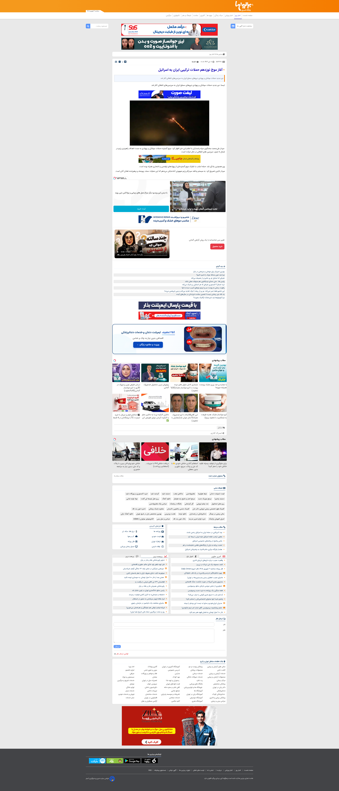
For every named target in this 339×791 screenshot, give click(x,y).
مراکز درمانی (221, 680)
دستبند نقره (166, 493)
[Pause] (172, 210)
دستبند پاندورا (219, 498)
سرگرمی (169, 15)
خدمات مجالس (174, 697)
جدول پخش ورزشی (127, 546)
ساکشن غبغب (178, 493)
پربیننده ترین (157, 556)
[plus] (125, 61)
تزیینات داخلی (152, 690)
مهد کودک (176, 677)
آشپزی (202, 15)
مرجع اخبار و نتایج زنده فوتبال (184, 498)
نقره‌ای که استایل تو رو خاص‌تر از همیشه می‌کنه (208, 278)
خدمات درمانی (198, 673)
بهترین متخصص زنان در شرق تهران (148, 514)
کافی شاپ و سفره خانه (172, 687)
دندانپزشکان (221, 690)
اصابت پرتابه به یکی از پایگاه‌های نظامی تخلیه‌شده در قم (202, 545)
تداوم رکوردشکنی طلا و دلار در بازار (152, 560)
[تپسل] (114, 178)
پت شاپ (200, 680)
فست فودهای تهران (173, 684)
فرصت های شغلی (198, 770)
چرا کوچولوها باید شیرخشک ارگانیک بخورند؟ (209, 297)
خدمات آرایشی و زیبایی (217, 673)
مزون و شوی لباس (150, 670)
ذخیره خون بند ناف (139, 508)
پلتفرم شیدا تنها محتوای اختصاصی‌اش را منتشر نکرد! (204, 599)
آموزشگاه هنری (197, 701)
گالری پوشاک (152, 666)
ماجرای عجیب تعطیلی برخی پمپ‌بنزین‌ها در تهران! (205, 577)
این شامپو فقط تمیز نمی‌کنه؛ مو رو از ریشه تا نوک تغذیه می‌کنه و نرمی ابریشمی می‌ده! (194, 291)
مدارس (177, 673)
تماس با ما (210, 770)
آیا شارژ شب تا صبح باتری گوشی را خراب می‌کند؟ (205, 595)
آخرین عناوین (216, 556)
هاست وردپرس (170, 514)
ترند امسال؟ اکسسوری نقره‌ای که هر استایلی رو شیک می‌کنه (203, 284)
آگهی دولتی (172, 770)
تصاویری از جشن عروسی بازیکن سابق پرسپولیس (205, 586)
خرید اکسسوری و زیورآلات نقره (137, 493)
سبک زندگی (218, 15)
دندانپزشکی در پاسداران (197, 514)
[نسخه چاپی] (116, 62)
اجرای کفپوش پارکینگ (216, 519)
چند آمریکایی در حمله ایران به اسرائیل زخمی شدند (204, 532)
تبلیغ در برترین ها (184, 770)
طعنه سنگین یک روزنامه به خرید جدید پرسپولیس (205, 590)
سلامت (196, 15)
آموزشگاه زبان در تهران (194, 694)
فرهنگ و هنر (186, 15)
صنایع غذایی (175, 690)
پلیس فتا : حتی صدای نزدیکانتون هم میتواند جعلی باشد (205, 281)
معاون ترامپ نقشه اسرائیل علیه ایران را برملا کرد (205, 536)
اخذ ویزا (131, 666)
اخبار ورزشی (229, 15)
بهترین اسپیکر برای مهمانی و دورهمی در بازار (209, 271)
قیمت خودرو (156, 536)
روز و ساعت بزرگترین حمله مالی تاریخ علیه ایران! (147, 612)
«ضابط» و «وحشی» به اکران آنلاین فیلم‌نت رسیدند (147, 594)
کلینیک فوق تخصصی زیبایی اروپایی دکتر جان (208, 508)
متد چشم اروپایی (202, 503)
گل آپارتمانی (189, 503)
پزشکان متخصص (219, 684)
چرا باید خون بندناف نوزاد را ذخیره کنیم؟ (210, 275)
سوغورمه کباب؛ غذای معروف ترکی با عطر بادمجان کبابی (145, 573)
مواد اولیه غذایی (132, 498)
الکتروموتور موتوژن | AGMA (143, 519)
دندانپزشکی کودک (218, 694)
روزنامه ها (157, 531)
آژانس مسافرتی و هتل (149, 701)
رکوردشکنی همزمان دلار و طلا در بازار (152, 586)
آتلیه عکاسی (175, 701)
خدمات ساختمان (151, 694)
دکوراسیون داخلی (151, 687)
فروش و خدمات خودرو (126, 694)
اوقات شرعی (156, 546)
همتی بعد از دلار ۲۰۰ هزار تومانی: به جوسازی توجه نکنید (144, 577)
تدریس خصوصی (174, 670)
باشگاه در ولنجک (176, 503)
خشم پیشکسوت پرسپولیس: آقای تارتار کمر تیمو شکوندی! (202, 608)
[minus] (119, 62)
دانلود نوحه (182, 514)
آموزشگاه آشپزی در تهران (171, 666)
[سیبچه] (149, 761)
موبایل (132, 684)
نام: (224, 624)
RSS (150, 770)
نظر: (224, 630)
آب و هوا (131, 536)
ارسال (117, 647)
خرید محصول (217, 246)
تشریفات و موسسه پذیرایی (170, 694)
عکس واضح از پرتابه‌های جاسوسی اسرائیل (207, 541)
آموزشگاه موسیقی (196, 697)
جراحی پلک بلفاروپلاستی (158, 503)
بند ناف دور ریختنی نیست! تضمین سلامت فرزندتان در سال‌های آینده (200, 294)
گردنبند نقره (155, 493)
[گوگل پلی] (132, 761)
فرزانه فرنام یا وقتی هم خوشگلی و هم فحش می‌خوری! (145, 607)
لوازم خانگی (130, 687)
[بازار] (114, 761)
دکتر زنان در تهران (219, 687)
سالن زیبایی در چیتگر (216, 514)
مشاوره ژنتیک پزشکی (156, 508)
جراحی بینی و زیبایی (218, 701)
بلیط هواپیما (202, 493)
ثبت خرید (141, 209)
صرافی (132, 673)
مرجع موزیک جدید (204, 498)
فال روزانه (131, 541)
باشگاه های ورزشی (196, 684)
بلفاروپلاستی (190, 493)
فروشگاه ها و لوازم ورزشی (193, 687)
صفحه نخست (247, 15)
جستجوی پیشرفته (160, 770)
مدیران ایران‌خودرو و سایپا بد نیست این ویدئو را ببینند (203, 603)
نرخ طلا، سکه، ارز (128, 531)
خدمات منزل (129, 690)
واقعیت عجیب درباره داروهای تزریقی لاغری (208, 560)
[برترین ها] (243, 6)
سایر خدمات (130, 697)
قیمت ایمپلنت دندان (217, 493)
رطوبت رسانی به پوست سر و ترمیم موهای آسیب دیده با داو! (203, 288)
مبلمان (154, 677)
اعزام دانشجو (130, 670)
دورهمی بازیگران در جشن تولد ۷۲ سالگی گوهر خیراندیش (143, 568)
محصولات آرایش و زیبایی (216, 677)
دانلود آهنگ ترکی (127, 514)
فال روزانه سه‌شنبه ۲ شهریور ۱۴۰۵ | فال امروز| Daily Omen (202, 569)
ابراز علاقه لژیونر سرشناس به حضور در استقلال (148, 599)
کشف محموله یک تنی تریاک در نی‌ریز (210, 564)
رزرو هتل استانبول (218, 503)
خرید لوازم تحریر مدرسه (197, 519)
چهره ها (210, 15)
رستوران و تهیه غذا (173, 680)
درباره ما (219, 770)
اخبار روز (238, 15)
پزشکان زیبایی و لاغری (217, 697)
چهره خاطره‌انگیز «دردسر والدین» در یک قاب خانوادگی (203, 573)
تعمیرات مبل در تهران (149, 680)
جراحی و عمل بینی (163, 519)
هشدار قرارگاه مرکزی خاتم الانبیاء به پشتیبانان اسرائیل (203, 549)
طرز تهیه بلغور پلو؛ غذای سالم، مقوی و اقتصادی (148, 564)
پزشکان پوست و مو (196, 666)
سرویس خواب (152, 684)
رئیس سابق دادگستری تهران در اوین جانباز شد (148, 590)
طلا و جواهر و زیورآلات (149, 673)
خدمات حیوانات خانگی (195, 677)
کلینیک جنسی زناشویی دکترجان (178, 508)
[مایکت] (97, 761)
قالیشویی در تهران (150, 697)
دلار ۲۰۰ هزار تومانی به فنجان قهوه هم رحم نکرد (206, 612)
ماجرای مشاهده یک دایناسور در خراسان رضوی (147, 603)
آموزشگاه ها (198, 690)
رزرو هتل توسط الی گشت (150, 498)
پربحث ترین (129, 556)
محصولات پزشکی (196, 670)
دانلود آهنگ (166, 498)
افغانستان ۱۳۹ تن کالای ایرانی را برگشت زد (150, 582)
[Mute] (176, 210)
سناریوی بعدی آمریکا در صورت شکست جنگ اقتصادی (204, 582)
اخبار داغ (190, 556)
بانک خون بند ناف (179, 519)
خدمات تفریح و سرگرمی (125, 680)
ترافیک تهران (156, 541)
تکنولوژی (176, 15)
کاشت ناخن (221, 670)
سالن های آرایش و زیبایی (216, 666)
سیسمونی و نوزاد (128, 677)
